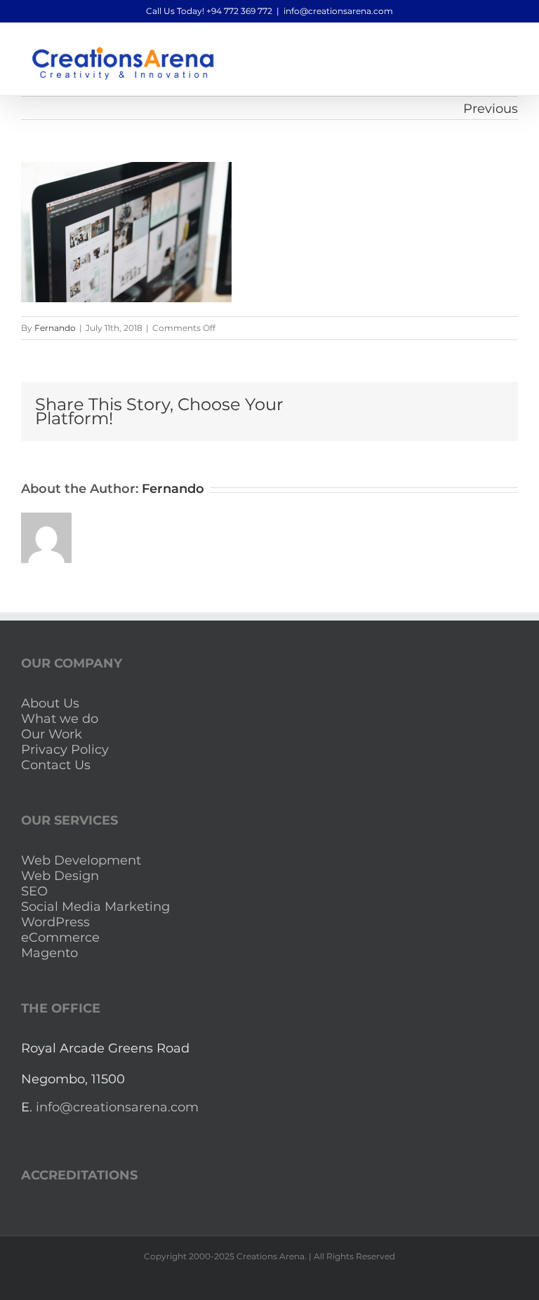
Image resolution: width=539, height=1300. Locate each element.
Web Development (81, 860)
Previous (490, 108)
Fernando (55, 328)
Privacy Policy (65, 749)
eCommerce (60, 937)
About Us (50, 703)
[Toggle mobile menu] (512, 44)
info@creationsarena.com (338, 11)
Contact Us (56, 765)
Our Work (51, 734)
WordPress (55, 922)
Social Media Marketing (95, 906)
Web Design (60, 875)
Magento (49, 953)
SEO (34, 891)
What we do (59, 718)
